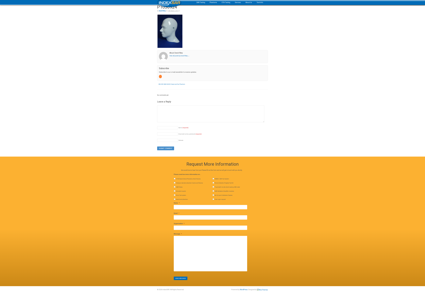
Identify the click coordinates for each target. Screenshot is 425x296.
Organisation (179, 223)
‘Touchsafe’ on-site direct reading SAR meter (227, 187)
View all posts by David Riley (179, 56)
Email (176, 213)
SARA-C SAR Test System (222, 179)
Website (181, 140)
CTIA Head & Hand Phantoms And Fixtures (188, 179)
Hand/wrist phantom (182, 199)
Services (238, 2)
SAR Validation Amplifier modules (224, 191)
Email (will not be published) (190, 134)
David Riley (162, 11)
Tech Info (260, 2)
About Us (248, 2)
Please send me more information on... (187, 174)
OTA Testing (226, 2)
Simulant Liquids (181, 191)
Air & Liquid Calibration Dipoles (223, 195)
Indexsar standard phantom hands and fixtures (189, 183)
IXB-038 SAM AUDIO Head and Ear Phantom (171, 84)
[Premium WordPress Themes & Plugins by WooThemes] (262, 289)
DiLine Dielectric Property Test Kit (224, 183)
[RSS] (160, 76)
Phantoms (213, 2)
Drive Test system (181, 195)
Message (178, 234)
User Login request (220, 199)
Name (183, 127)
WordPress (244, 289)
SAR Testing (200, 2)
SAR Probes (179, 187)
